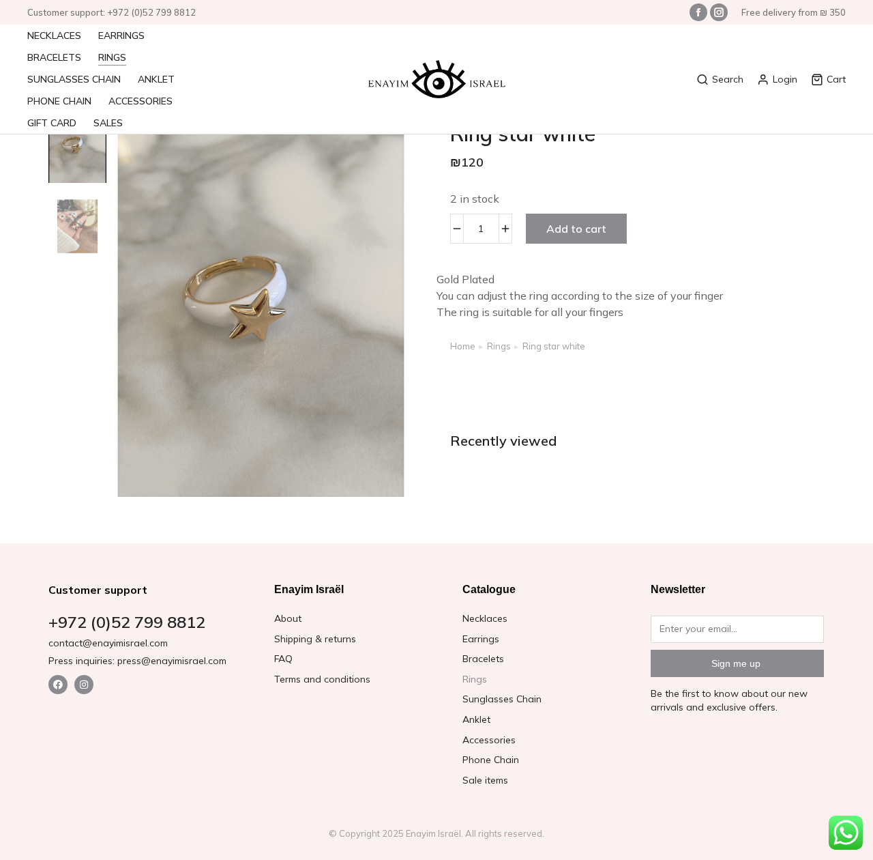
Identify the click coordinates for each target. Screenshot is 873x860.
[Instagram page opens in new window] (719, 12)
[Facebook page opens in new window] (698, 12)
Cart (836, 79)
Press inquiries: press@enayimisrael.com (137, 661)
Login (785, 79)
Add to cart (576, 228)
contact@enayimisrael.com (108, 643)
